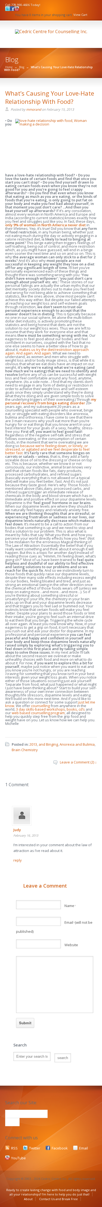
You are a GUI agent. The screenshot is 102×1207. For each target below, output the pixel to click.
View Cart (80, 15)
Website (71, 944)
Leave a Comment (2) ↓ (78, 762)
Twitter (34, 1148)
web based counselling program (38, 712)
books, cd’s (76, 709)
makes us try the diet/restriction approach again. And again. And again (47, 351)
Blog (21, 67)
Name (70, 905)
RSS (14, 1148)
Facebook (60, 1148)
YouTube (18, 1157)
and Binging (48, 744)
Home (9, 67)
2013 (33, 744)
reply (17, 860)
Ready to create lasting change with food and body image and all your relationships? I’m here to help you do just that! (51, 1192)
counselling (40, 705)
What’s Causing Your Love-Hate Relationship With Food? (49, 97)
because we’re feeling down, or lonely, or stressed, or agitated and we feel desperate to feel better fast (47, 449)
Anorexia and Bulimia (77, 744)
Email (83, 1148)
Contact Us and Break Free (58, 1199)
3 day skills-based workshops (40, 709)
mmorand (33, 109)
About (28, 1199)
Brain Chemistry (25, 749)
